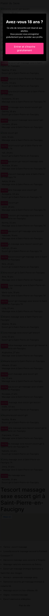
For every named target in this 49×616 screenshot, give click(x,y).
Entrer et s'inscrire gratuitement (24, 48)
